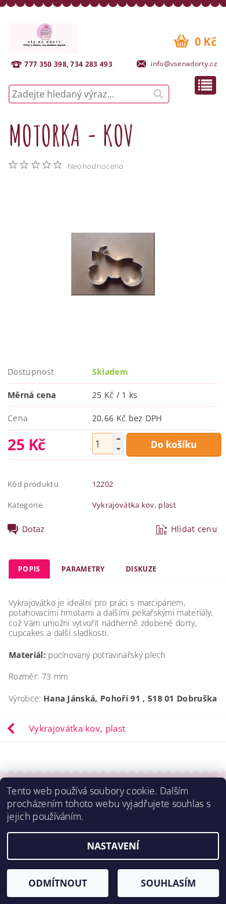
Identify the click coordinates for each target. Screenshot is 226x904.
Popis (29, 569)
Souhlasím (168, 883)
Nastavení (113, 846)
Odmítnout (57, 883)
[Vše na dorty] (43, 36)
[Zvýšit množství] (118, 438)
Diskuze (141, 569)
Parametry (83, 569)
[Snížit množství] (118, 448)
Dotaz (33, 529)
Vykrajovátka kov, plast (134, 505)
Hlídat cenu (194, 529)
